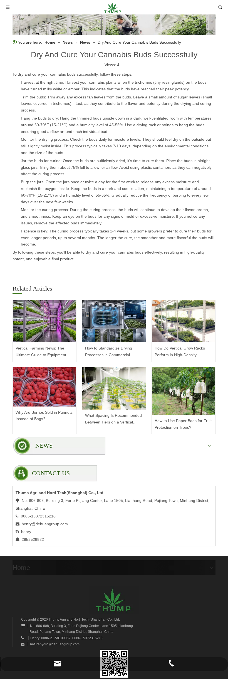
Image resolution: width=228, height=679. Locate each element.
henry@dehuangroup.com (45, 524)
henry (26, 531)
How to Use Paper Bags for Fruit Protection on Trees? (183, 424)
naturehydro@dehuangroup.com (55, 644)
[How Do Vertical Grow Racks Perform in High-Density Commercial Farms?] (183, 321)
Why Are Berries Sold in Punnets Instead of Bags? (44, 415)
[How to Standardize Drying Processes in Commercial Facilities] (114, 321)
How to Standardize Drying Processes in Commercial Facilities (108, 352)
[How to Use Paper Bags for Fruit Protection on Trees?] (183, 391)
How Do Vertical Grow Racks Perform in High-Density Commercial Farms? (180, 352)
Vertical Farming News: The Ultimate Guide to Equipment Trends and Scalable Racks (41, 352)
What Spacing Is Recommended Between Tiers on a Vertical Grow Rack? (113, 419)
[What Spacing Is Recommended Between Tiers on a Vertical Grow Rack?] (114, 388)
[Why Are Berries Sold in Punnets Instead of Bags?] (44, 387)
